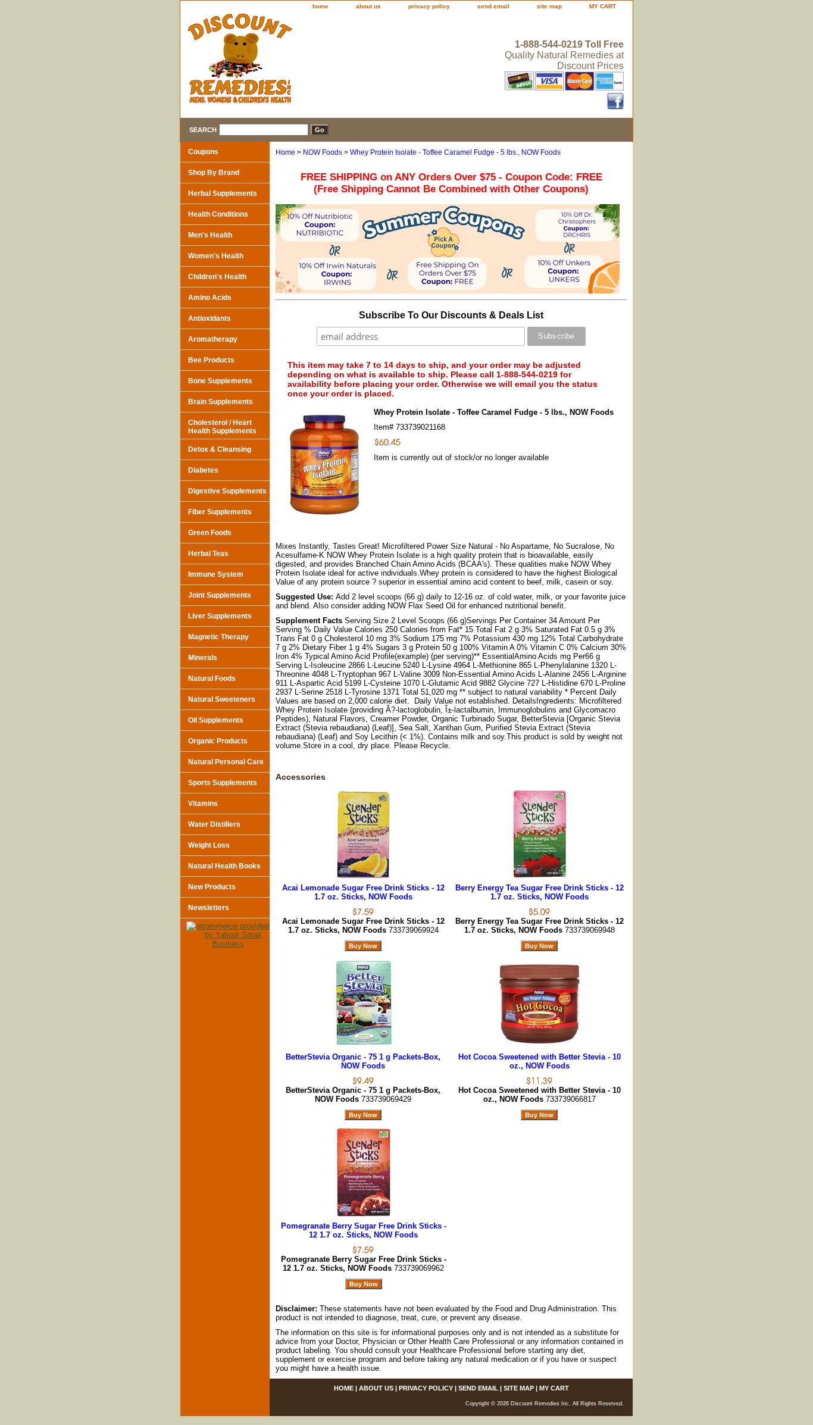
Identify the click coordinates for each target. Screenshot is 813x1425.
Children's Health (217, 277)
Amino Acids (210, 297)
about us (368, 6)
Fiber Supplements (220, 512)
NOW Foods (322, 152)
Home (285, 152)
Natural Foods (212, 678)
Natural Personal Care (226, 762)
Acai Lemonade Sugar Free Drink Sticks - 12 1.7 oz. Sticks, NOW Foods (363, 892)
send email (493, 6)
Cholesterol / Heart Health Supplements (222, 426)
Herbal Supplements (222, 193)
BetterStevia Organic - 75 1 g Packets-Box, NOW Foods (363, 1061)
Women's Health (215, 256)
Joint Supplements (219, 595)
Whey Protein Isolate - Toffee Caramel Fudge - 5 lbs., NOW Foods (455, 152)
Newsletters (208, 908)
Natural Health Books (224, 866)
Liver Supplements (220, 616)
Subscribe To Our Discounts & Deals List (451, 315)
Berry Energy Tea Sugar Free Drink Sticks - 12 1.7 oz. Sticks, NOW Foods (539, 892)
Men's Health (210, 235)
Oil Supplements (215, 720)
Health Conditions (218, 214)
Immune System (215, 574)
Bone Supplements (220, 381)
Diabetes (203, 470)
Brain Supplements (220, 402)
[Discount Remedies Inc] (329, 62)
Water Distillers (214, 824)
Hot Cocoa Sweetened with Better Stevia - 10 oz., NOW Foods (539, 1061)
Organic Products (218, 741)
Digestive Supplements (227, 491)
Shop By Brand (213, 172)
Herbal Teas (208, 553)
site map (549, 6)
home (320, 6)
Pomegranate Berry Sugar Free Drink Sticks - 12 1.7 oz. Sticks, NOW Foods (363, 1230)
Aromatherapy (212, 339)
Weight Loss (209, 845)
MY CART (602, 6)
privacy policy (429, 6)
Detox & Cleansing (219, 449)
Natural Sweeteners (221, 699)
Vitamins (203, 803)
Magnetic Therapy (218, 637)
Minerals (202, 658)
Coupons (203, 152)
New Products (212, 887)
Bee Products (211, 360)
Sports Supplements (222, 783)
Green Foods (210, 533)
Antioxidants (209, 318)
